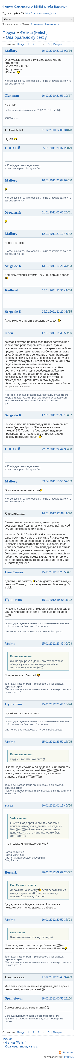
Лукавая (12, 95)
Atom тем (68, 1052)
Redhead (11, 290)
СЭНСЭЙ (13, 148)
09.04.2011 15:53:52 (54, 481)
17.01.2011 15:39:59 (54, 332)
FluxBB (69, 1057)
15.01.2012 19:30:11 (54, 599)
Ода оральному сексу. (27, 37)
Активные (36, 24)
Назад (20, 44)
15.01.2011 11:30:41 (54, 290)
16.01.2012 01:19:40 (54, 805)
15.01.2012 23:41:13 (54, 704)
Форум (8, 32)
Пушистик (13, 600)
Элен (9, 333)
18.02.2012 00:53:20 (54, 998)
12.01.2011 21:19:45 (54, 233)
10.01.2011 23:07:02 (54, 180)
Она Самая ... (16, 572)
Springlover (14, 998)
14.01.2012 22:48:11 (54, 513)
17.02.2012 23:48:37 (54, 977)
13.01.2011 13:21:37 (54, 265)
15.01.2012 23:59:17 (54, 741)
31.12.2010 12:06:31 (54, 130)
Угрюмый (13, 212)
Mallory (11, 51)
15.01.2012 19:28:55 (54, 572)
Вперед (57, 44)
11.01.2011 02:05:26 (54, 212)
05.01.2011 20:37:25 (54, 148)
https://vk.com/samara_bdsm (41, 13)
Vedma (10, 643)
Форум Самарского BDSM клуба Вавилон (35, 6)
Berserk (11, 872)
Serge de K (13, 266)
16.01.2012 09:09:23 (54, 872)
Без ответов (52, 24)
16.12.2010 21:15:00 (54, 50)
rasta (9, 805)
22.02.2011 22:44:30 (54, 449)
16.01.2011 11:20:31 (54, 311)
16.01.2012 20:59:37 (54, 919)
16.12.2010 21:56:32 (54, 95)
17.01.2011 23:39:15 (54, 415)
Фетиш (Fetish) (34, 32)
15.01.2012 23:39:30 (54, 643)
